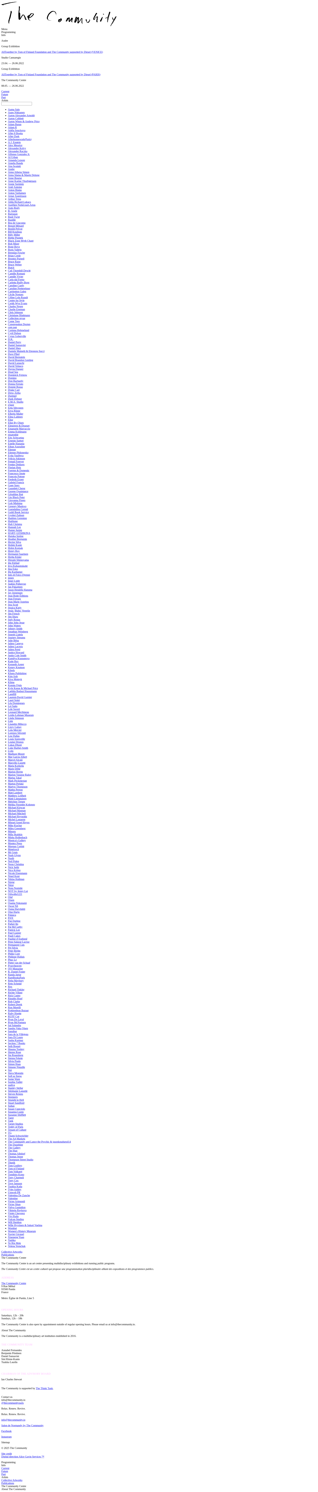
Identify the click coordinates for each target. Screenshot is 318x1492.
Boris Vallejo (15, 249)
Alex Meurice (15, 145)
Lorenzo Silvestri (17, 733)
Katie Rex (13, 661)
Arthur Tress (14, 199)
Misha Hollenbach (17, 837)
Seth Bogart (14, 1046)
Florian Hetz (14, 467)
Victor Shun (14, 1204)
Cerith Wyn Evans (17, 303)
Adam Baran (14, 124)
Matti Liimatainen (17, 798)
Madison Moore (16, 753)
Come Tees (14, 321)
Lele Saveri (14, 709)
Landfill (12, 694)
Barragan (13, 213)
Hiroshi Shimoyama (18, 560)
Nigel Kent (14, 876)
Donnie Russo (15, 387)
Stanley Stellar (15, 1088)
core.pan (12, 327)
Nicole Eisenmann (17, 873)
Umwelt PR (14, 1192)
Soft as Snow (15, 1076)
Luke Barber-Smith (18, 747)
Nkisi (11, 885)
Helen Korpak (15, 548)
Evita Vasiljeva (16, 455)
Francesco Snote (16, 473)
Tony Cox (13, 1180)
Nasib (11, 858)
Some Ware (14, 1079)
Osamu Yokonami (17, 903)
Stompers (13, 1097)
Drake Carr (14, 389)
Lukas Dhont (15, 745)
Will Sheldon (15, 1222)
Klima (11, 682)
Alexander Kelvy (17, 148)
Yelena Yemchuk (17, 1246)
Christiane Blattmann (19, 315)
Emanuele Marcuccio (19, 428)
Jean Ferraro (14, 598)
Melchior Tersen (16, 801)
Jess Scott (13, 604)
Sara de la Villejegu (18, 1034)
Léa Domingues (16, 703)
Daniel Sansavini (17, 345)
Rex (10, 986)
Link (10, 721)
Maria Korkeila (16, 765)
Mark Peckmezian (17, 780)
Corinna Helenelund (18, 330)
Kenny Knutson (16, 667)
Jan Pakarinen (15, 586)
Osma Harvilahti (16, 909)
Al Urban (13, 157)
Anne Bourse (15, 178)
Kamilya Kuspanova (18, 658)
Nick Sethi (13, 867)
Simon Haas (14, 1064)
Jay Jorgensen (15, 592)
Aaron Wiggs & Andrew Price (24, 121)
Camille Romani (16, 273)
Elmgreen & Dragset (18, 425)
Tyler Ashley (14, 1189)
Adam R (12, 127)
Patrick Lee (14, 929)
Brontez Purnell (16, 258)
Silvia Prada (14, 1061)
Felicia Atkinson (16, 458)
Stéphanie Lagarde (17, 1091)
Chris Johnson (15, 312)
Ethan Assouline (16, 446)
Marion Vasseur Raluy (19, 774)
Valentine (13, 1198)
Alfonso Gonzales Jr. (19, 154)
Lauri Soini (14, 700)
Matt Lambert (15, 792)
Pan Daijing (14, 921)
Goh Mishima (15, 503)
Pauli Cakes (14, 935)
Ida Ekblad (13, 563)
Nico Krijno (14, 870)
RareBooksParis (16, 977)
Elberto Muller (15, 413)
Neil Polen (13, 861)
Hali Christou (15, 524)
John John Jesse (16, 622)
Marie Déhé (14, 768)
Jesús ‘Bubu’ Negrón (19, 610)
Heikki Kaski (15, 545)
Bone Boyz (14, 246)
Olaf (10, 897)
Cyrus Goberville (17, 336)
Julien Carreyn (15, 643)
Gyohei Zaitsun (16, 515)
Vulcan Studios (16, 1219)
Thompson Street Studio (20, 1159)
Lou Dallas (14, 736)
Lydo (10, 750)
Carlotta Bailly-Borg (18, 282)
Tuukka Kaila (15, 1186)
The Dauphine (15, 1144)
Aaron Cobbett (16, 118)
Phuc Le (12, 959)
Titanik (11, 1162)
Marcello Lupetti (16, 762)
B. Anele (12, 210)
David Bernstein (16, 357)
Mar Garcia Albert (17, 756)
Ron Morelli (14, 1007)
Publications (7, 1254)
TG (10, 1132)
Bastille (12, 219)
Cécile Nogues (15, 294)
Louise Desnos (16, 742)
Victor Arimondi (16, 1201)
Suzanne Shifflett (17, 1114)
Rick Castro (14, 995)
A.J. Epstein (14, 142)
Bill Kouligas (15, 231)
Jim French (14, 613)
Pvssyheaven (15, 965)
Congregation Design (19, 324)
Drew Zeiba (14, 392)
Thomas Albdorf (16, 1153)
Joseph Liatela (15, 634)
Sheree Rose (14, 1052)
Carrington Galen (17, 291)
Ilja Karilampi (15, 571)
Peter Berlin (14, 950)
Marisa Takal (15, 777)
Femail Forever (16, 461)
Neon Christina (16, 864)
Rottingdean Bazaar (18, 1010)
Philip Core (14, 953)
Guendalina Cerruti (18, 509)
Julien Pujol (14, 649)
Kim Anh (13, 676)
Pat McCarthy (15, 926)
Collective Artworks (11, 1251)
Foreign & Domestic (18, 470)
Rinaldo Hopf (15, 998)
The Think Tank (44, 1388)
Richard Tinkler (16, 989)
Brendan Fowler (16, 252)
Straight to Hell (16, 1100)
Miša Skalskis (15, 834)
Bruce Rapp (14, 261)
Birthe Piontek (15, 237)
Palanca (12, 915)
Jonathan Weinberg (18, 631)
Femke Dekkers (16, 464)
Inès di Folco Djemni (19, 574)
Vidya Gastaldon (17, 1207)
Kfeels (11, 670)
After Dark (13, 136)
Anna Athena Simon (18, 172)
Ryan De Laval (16, 1019)
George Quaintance (18, 491)
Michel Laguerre (16, 819)
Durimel (12, 395)
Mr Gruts (13, 852)
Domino (12, 378)
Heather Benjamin (17, 539)
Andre (11, 169)
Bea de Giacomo (17, 222)
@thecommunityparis (12, 1403)
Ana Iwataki (14, 166)
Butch (11, 267)
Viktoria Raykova (17, 1210)
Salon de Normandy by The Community (22, 1425)
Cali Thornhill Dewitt (19, 270)
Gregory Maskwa (17, 506)
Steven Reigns (15, 1094)
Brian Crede (14, 255)
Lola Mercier (15, 730)
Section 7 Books (16, 1043)
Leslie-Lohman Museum (21, 715)
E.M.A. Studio (15, 401)
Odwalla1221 (15, 894)
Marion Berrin (15, 771)
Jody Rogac (14, 619)
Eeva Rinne (14, 410)
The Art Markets (16, 1138)
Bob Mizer (13, 243)
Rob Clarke (14, 1001)
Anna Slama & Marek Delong (23, 175)
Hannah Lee (14, 527)
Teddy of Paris (15, 1126)
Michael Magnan (17, 810)
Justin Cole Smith (17, 655)
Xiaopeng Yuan (16, 1237)
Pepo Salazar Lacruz (18, 941)
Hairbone (13, 521)
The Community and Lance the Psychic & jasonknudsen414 (39, 1141)
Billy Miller (14, 234)
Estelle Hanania (16, 443)
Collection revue (16, 318)
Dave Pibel (14, 354)
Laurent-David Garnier (20, 697)
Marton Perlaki (16, 783)
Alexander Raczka (17, 151)
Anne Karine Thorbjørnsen (22, 181)
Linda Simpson (16, 718)
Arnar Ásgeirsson (17, 196)
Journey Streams (16, 637)
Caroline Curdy (16, 285)
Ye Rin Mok (14, 1243)
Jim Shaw (13, 616)
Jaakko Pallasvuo (17, 583)
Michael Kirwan (16, 807)
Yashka (12, 1240)
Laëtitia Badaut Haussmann (22, 691)
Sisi (10, 1070)
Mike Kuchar (15, 825)
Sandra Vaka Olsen (18, 1028)
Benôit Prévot (15, 228)
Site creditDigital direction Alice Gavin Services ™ (22, 1455)
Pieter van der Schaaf (19, 962)
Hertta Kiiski (14, 557)
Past (3, 97)
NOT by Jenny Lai (18, 891)
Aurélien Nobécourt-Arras (21, 205)
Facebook (6, 1431)
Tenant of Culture (17, 1129)
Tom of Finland (16, 1168)
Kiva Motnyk (15, 679)
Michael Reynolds (17, 816)
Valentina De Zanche (19, 1195)
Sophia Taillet (15, 1082)
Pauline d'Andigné (17, 938)
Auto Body (14, 208)
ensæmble (13, 434)
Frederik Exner (16, 479)
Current (5, 91)
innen (11, 577)
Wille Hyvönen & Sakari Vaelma (25, 1225)
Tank (10, 1120)
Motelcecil (13, 849)
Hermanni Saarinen (18, 554)
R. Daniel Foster (16, 971)
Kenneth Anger (16, 664)
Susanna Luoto (16, 1111)
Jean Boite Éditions (18, 595)
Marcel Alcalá (15, 759)
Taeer (11, 1117)
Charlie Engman (16, 309)
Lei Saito (12, 706)
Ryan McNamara (17, 1022)
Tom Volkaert (15, 1171)
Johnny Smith (15, 628)
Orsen (11, 900)
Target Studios (15, 1123)
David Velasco (15, 366)
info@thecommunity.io (13, 1419)
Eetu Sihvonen (15, 407)
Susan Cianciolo (16, 1108)
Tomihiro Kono (16, 1174)
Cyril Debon (14, 333)
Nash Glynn (14, 855)
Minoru (12, 831)
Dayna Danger (15, 369)
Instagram (6, 1436)
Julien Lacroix (15, 646)
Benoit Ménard (16, 225)
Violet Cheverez (16, 1213)
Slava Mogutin (15, 1073)
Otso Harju (14, 912)
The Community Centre (13, 1283)
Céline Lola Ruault (18, 297)
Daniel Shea (14, 348)
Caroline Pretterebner (19, 288)
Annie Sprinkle (16, 184)
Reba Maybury (16, 980)
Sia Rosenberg (15, 1055)
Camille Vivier (15, 276)
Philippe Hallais (16, 956)
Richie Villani (15, 992)
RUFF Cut (13, 1016)
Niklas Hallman (16, 879)
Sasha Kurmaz (15, 1040)
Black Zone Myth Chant (20, 240)
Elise (10, 419)
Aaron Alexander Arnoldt (21, 115)
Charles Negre (15, 306)
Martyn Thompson (17, 786)
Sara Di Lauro (15, 1037)
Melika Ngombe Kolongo (21, 804)
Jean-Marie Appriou (18, 601)
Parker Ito (13, 924)
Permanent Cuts (16, 944)
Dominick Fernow (17, 375)
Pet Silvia (13, 947)
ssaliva (11, 1085)
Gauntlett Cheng (16, 488)
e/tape (11, 404)
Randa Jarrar (14, 974)
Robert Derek (15, 1004)
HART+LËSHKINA (19, 533)
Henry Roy (14, 551)
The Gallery (14, 1147)
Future (4, 94)
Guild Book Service (18, 512)
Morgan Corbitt (16, 846)
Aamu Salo (14, 109)
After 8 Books (15, 133)
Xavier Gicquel (16, 1234)
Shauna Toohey (16, 1049)
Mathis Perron (15, 789)
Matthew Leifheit (17, 795)
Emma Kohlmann (17, 431)
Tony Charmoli (16, 1177)
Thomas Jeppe (15, 1156)
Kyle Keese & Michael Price (23, 688)
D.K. (10, 339)
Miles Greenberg (17, 828)
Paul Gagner (14, 932)
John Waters (14, 625)
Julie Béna (13, 640)
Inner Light (14, 580)
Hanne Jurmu (15, 530)
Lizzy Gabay (15, 727)
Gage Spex (14, 485)
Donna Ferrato (15, 384)
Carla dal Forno (16, 279)
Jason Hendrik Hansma (20, 589)
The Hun (12, 1150)
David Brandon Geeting (20, 360)
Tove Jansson (15, 1183)
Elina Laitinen (15, 416)
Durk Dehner (15, 398)
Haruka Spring (15, 536)
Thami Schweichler (18, 1135)
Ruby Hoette (14, 1013)
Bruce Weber (15, 264)
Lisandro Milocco (17, 724)
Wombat (12, 1228)
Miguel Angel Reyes (18, 822)
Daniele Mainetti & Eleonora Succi (26, 351)
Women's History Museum (22, 1231)
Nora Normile (15, 888)
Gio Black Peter (16, 497)
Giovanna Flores (16, 500)
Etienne (12, 449)
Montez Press (15, 843)
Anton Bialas (15, 190)
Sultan (11, 1105)
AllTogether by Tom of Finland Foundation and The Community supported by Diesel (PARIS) (50, 74)
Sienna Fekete (15, 1058)
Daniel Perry (14, 342)
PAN (10, 918)
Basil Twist (14, 216)
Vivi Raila (13, 1216)
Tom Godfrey (15, 1165)
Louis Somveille (16, 739)
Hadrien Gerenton (17, 518)
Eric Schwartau (16, 437)
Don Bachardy (15, 381)
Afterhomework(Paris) (19, 139)
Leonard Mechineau (18, 712)
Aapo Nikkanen (16, 112)
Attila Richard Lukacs (19, 202)
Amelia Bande (15, 163)
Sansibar (12, 1031)
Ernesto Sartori (16, 440)
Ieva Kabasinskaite (18, 566)
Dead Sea (13, 372)
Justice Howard (16, 652)
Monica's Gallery (17, 840)
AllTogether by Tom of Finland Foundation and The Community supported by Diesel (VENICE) (52, 52)
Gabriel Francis (16, 482)
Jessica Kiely (15, 607)
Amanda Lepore (16, 160)
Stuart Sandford (16, 1103)
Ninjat (11, 882)
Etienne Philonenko (18, 452)
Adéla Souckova (16, 130)
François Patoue (16, 476)
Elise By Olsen (16, 422)
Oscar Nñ (13, 906)
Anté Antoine (15, 187)
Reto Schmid (15, 983)
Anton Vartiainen (17, 193)
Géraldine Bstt (15, 494)
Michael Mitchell (17, 813)
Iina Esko (13, 568)
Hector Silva (14, 542)
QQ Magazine (15, 968)
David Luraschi (16, 363)
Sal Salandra (14, 1025)
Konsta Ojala (15, 685)
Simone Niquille (16, 1067)
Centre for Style (16, 300)
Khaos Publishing (17, 673)
